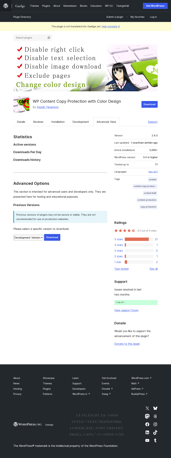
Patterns (47, 393)
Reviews (38, 121)
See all (154, 268)
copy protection (148, 207)
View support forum (126, 310)
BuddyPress (139, 393)
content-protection (146, 200)
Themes (47, 383)
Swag (106, 393)
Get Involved (109, 378)
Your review (121, 268)
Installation (58, 121)
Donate (107, 388)
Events (105, 383)
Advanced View (106, 121)
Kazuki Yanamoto (48, 107)
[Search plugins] (48, 37)
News (16, 383)
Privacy (17, 393)
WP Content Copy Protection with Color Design (77, 101)
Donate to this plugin (127, 343)
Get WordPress (155, 5)
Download (149, 104)
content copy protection (145, 186)
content (152, 179)
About (16, 378)
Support (153, 121)
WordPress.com (141, 378)
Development (80, 121)
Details (21, 121)
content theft (150, 193)
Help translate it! (111, 26)
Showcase (48, 378)
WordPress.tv (81, 393)
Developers (79, 388)
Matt (135, 383)
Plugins (47, 388)
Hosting (17, 388)
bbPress (137, 388)
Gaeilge (49, 424)
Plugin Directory (22, 16)
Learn (75, 378)
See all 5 (153, 171)
